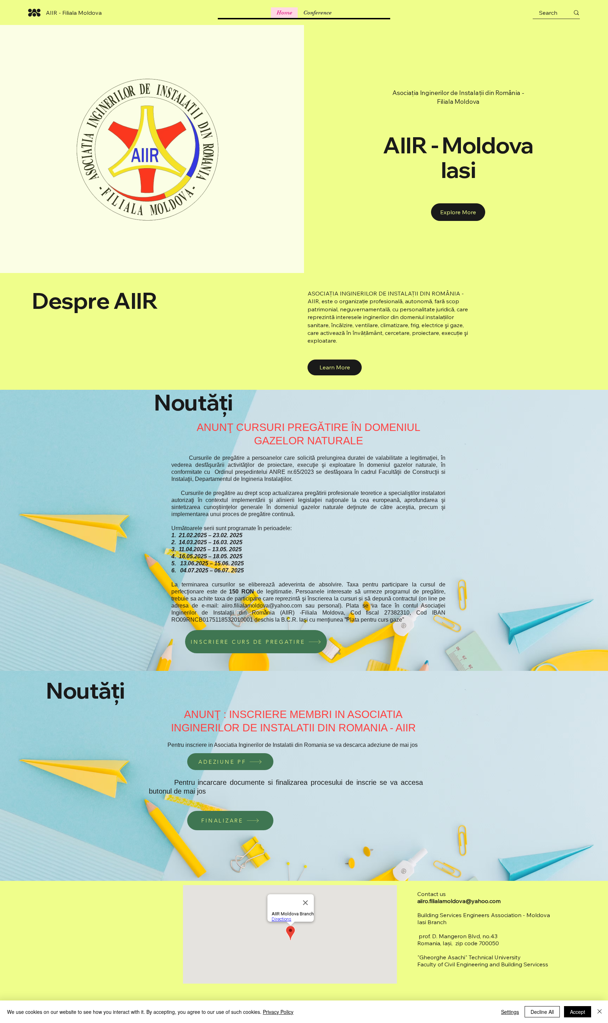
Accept (577, 1011)
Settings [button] (510, 1011)
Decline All (542, 1011)
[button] (335, 367)
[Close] (599, 1011)
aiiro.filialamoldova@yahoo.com (262, 606)
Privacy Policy (278, 1011)
